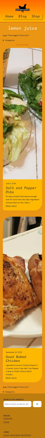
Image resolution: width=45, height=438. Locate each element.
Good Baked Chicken (16, 359)
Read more (11, 205)
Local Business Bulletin (17, 435)
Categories (10, 40)
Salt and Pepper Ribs (21, 190)
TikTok (6, 422)
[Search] (37, 404)
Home (5, 35)
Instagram (7, 418)
